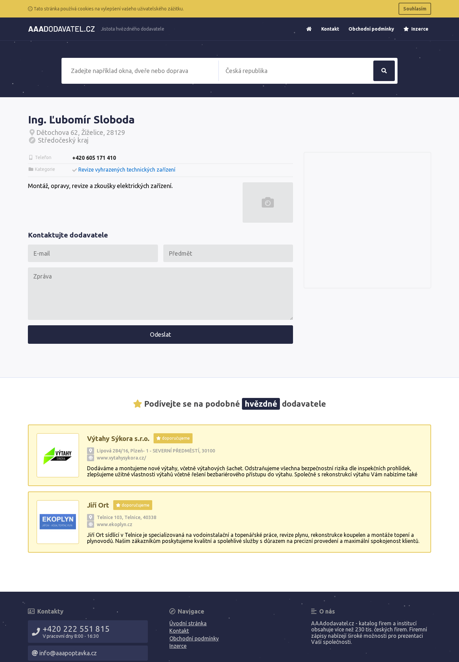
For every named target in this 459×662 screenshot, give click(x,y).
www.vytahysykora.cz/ (121, 458)
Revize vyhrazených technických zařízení (126, 170)
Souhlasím (414, 8)
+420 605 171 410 (94, 158)
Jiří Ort (98, 505)
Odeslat (160, 334)
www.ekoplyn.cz (114, 524)
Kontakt (330, 29)
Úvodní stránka (188, 623)
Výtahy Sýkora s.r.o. (118, 438)
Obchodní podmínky (371, 29)
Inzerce (419, 29)
